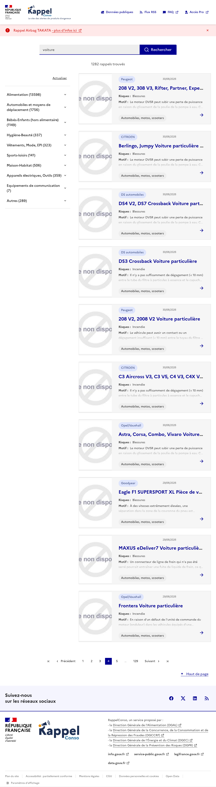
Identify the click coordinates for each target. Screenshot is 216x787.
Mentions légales (89, 776)
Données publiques (119, 12)
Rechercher (161, 49)
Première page (48, 661)
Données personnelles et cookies (139, 776)
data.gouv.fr (117, 763)
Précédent (68, 661)
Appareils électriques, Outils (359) (34, 175)
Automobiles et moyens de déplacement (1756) (28, 107)
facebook (171, 698)
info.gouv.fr (116, 754)
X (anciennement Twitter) (183, 698)
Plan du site (12, 776)
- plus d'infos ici (65, 30)
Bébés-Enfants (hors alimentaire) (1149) (32, 122)
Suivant (150, 661)
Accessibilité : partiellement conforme (49, 776)
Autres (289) (17, 200)
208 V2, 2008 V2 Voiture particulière (159, 318)
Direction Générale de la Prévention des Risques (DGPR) (153, 745)
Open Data (172, 776)
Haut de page (196, 673)
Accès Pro (197, 12)
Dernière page (167, 661)
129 (135, 661)
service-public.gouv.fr (149, 754)
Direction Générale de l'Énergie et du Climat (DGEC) (151, 740)
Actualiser (60, 78)
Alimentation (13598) (24, 94)
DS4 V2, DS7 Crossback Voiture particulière (167, 203)
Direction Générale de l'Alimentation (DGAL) (145, 725)
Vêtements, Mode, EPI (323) (29, 145)
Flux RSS (150, 12)
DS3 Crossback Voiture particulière (158, 261)
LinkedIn (195, 698)
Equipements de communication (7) (33, 188)
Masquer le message (207, 30)
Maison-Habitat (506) (24, 165)
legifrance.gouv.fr (187, 754)
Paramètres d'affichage (25, 783)
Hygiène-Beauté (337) (24, 135)
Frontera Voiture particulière (151, 605)
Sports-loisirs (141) (21, 155)
